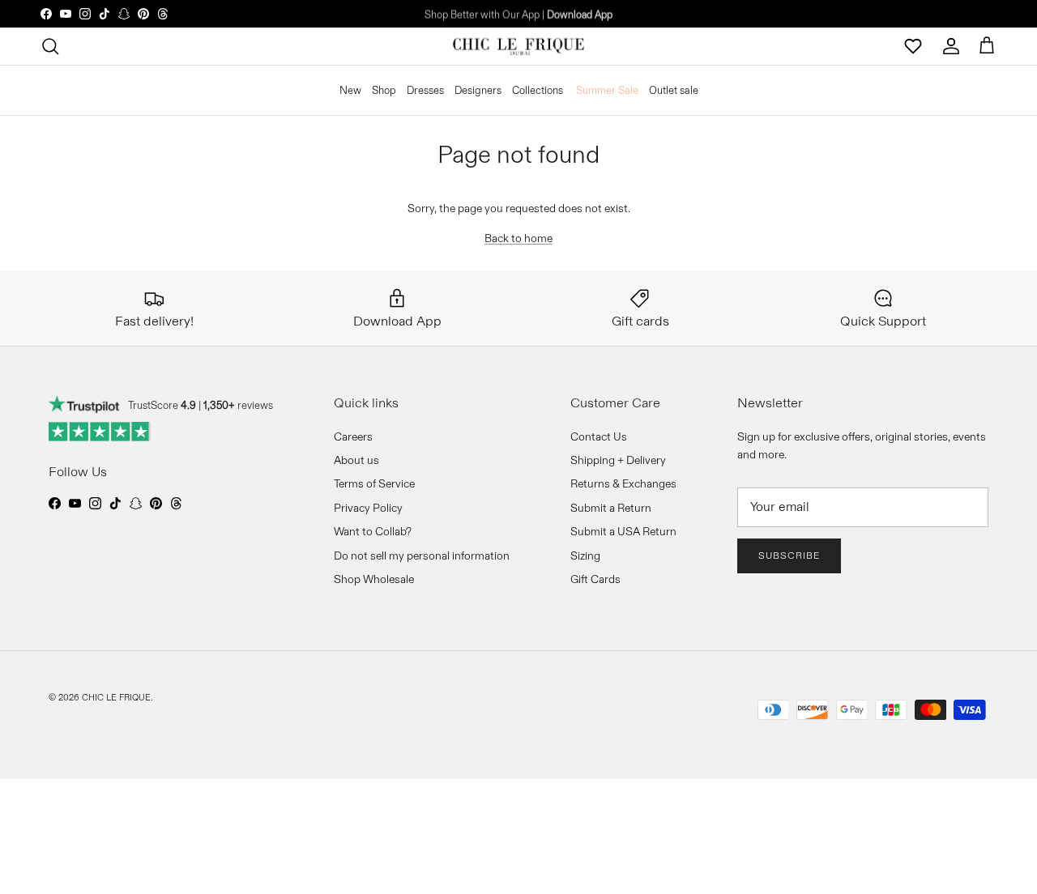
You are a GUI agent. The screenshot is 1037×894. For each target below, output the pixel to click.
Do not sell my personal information (422, 555)
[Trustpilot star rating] (100, 431)
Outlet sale (673, 89)
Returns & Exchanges (623, 483)
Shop (384, 89)
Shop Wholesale (374, 579)
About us (356, 460)
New (350, 89)
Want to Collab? (373, 531)
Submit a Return (610, 507)
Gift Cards (595, 579)
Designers (477, 89)
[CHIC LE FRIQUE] (518, 46)
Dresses (425, 89)
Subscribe (789, 555)
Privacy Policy (368, 507)
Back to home (518, 238)
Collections (537, 89)
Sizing (585, 555)
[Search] (50, 46)
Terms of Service (374, 483)
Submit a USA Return (623, 531)
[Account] (951, 46)
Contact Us (598, 436)
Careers (353, 436)
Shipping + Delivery (618, 460)
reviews (238, 404)
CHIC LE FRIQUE (116, 697)
